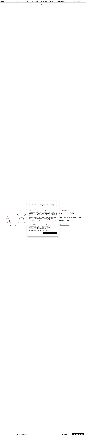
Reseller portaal (61, 1)
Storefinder (81, 1)
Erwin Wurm (35, 1)
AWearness (44, 1)
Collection (26, 1)
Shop (20, 1)
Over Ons (51, 1)
